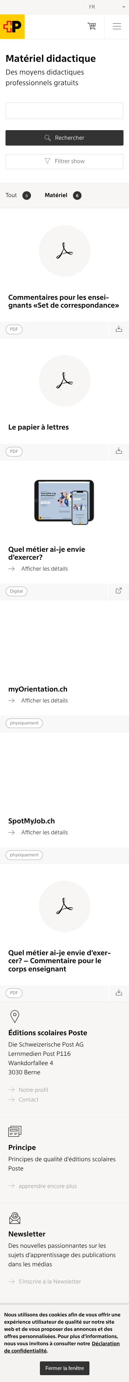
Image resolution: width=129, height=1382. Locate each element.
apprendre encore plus (47, 1186)
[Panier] (91, 26)
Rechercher (69, 137)
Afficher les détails (44, 568)
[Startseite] (12, 26)
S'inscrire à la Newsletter (49, 1281)
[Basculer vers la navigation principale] (116, 26)
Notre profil (32, 1090)
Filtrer (69, 161)
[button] (64, 1368)
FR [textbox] (92, 7)
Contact (28, 1099)
